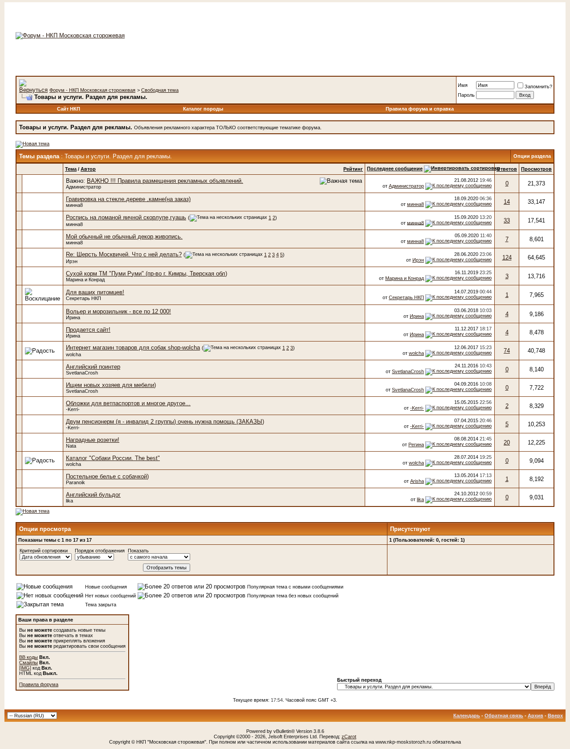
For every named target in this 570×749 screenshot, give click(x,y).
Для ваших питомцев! (95, 292)
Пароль (466, 95)
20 (507, 442)
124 (507, 257)
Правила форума (38, 684)
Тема (71, 169)
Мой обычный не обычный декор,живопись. (124, 236)
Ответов (507, 169)
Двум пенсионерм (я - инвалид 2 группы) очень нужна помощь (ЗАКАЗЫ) (165, 421)
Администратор (83, 186)
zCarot (349, 736)
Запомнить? (538, 86)
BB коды (28, 657)
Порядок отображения (100, 550)
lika (69, 500)
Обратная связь (503, 715)
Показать (138, 550)
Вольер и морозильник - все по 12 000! (118, 311)
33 (507, 220)
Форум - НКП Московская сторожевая (92, 90)
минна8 (74, 205)
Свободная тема (160, 90)
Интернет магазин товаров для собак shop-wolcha (133, 347)
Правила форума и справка (420, 108)
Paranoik (75, 482)
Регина (416, 444)
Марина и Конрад (85, 279)
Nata (71, 446)
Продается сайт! (88, 329)
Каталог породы (203, 108)
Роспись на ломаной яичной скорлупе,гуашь (126, 217)
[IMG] (25, 668)
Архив (535, 715)
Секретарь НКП (83, 298)
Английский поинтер (93, 366)
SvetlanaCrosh (82, 372)
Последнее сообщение (395, 168)
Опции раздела (532, 156)
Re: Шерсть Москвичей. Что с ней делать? (124, 254)
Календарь (466, 715)
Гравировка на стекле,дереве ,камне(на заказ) (128, 199)
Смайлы (28, 662)
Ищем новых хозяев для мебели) (111, 385)
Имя (463, 85)
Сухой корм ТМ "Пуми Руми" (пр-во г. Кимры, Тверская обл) (146, 273)
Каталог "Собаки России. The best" (113, 458)
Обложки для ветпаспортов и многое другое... (128, 403)
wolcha (73, 354)
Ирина (73, 317)
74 (507, 350)
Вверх (555, 715)
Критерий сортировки (44, 550)
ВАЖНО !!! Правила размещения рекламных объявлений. (165, 180)
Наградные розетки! (92, 439)
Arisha (417, 481)
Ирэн (71, 261)
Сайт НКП (68, 108)
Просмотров (536, 169)
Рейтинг (353, 169)
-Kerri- (73, 409)
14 (507, 201)
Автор (88, 169)
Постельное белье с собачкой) (107, 476)
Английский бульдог (93, 494)
